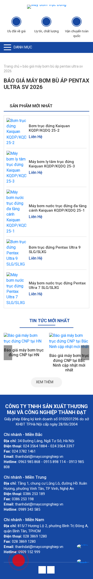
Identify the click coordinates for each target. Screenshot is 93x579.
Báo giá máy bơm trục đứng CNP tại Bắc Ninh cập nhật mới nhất (69, 362)
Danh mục (23, 47)
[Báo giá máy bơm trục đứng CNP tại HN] (24, 338)
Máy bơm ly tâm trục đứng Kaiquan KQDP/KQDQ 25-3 (52, 163)
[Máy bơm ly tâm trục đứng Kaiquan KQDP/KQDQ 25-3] (16, 167)
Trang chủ (11, 66)
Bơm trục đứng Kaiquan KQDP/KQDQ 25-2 (49, 128)
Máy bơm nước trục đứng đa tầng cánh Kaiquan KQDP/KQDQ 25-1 (58, 208)
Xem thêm (44, 382)
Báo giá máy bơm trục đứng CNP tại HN (24, 352)
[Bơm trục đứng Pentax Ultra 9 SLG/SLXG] (16, 252)
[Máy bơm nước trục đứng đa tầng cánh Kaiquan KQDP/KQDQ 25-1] (16, 211)
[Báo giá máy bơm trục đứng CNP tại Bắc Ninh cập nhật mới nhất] (69, 341)
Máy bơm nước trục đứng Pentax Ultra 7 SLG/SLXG (57, 285)
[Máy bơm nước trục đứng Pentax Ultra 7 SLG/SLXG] (16, 288)
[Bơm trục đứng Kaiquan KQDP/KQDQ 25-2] (16, 131)
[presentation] (8, 352)
